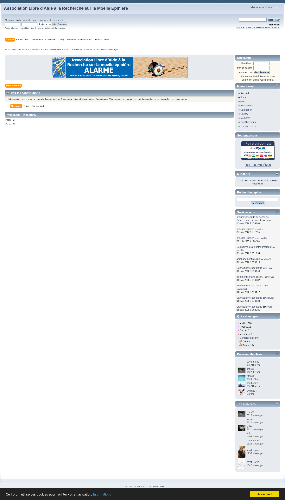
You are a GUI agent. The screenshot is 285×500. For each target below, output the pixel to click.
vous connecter (38, 20)
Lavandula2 (242, 289)
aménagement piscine (248, 259)
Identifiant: (246, 63)
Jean (268, 220)
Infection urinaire (245, 229)
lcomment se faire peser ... (250, 277)
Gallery (244, 114)
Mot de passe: (244, 68)
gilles (260, 229)
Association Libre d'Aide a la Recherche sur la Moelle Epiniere (66, 8)
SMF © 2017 (142, 486)
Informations (102, 494)
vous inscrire (59, 20)
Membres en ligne (249, 338)
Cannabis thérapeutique (249, 268)
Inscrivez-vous (248, 126)
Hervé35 (262, 238)
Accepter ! (264, 493)
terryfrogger (253, 450)
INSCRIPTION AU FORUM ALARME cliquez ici (258, 27)
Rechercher (246, 105)
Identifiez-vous (248, 122)
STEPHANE (253, 462)
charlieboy (252, 383)
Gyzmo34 (252, 391)
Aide (242, 101)
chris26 (240, 250)
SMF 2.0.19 (129, 486)
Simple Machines (156, 486)
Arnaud (250, 376)
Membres (245, 118)
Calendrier (246, 110)
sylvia (269, 268)
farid (249, 433)
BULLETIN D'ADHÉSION (258, 165)
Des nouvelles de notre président (254, 247)
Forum (243, 97)
